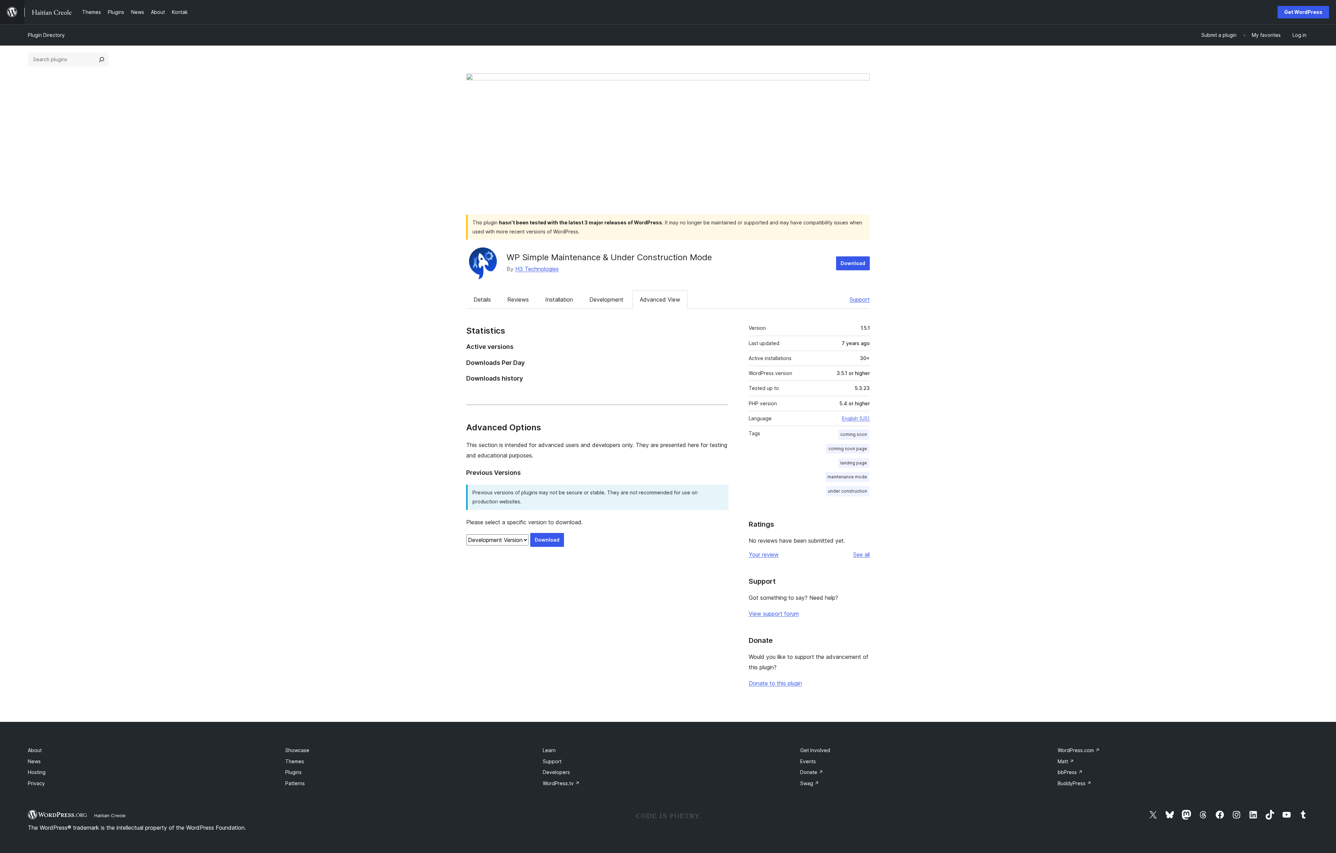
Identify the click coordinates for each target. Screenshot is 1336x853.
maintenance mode (847, 476)
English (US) (856, 418)
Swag (809, 783)
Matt (1066, 761)
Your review (764, 554)
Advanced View (660, 299)
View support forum (774, 613)
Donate (811, 772)
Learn (549, 750)
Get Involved (815, 750)
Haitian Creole (110, 815)
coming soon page (847, 448)
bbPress (1070, 772)
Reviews (518, 299)
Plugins (293, 772)
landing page (853, 462)
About (35, 750)
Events (808, 761)
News (34, 761)
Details (482, 299)
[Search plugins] (102, 59)
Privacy (36, 783)
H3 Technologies (537, 268)
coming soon (853, 434)
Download (853, 263)
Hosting (37, 772)
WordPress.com (1079, 750)
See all (861, 554)
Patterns (295, 783)
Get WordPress (1303, 12)
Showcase (297, 750)
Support (860, 299)
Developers (556, 772)
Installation (559, 299)
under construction (847, 491)
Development (606, 299)
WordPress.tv (561, 783)
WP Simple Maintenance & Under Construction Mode (609, 257)
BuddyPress (1074, 783)
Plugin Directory (46, 35)
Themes (294, 761)
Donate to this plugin (775, 683)
